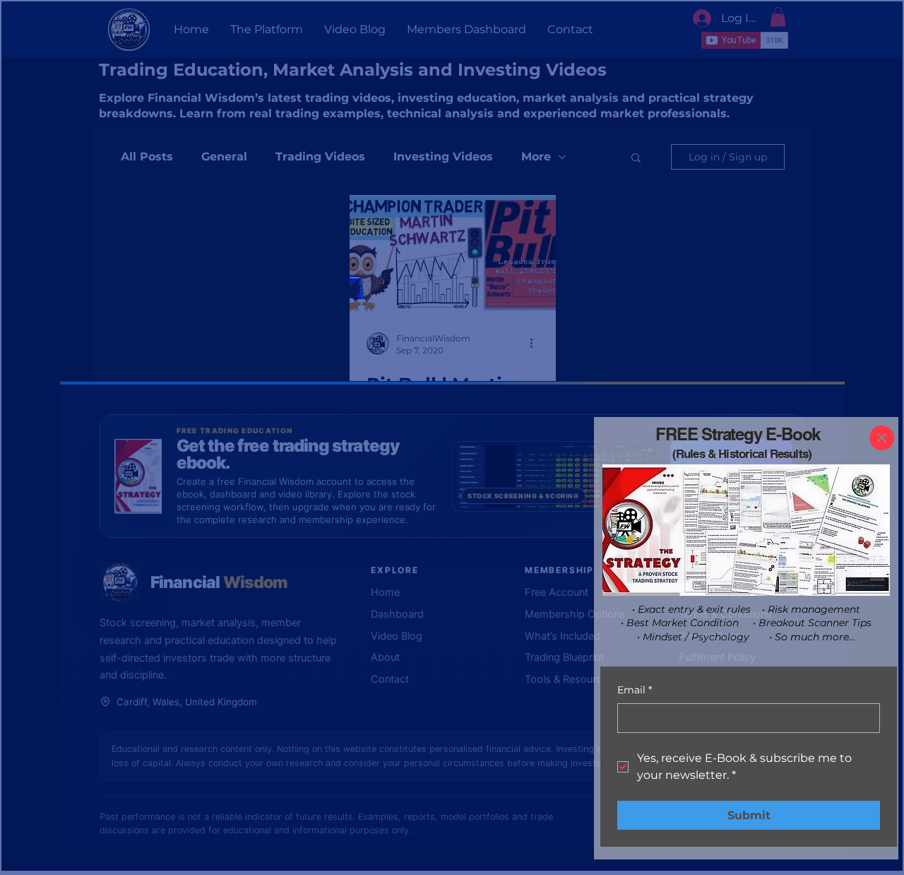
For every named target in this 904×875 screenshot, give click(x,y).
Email (634, 689)
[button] (881, 437)
